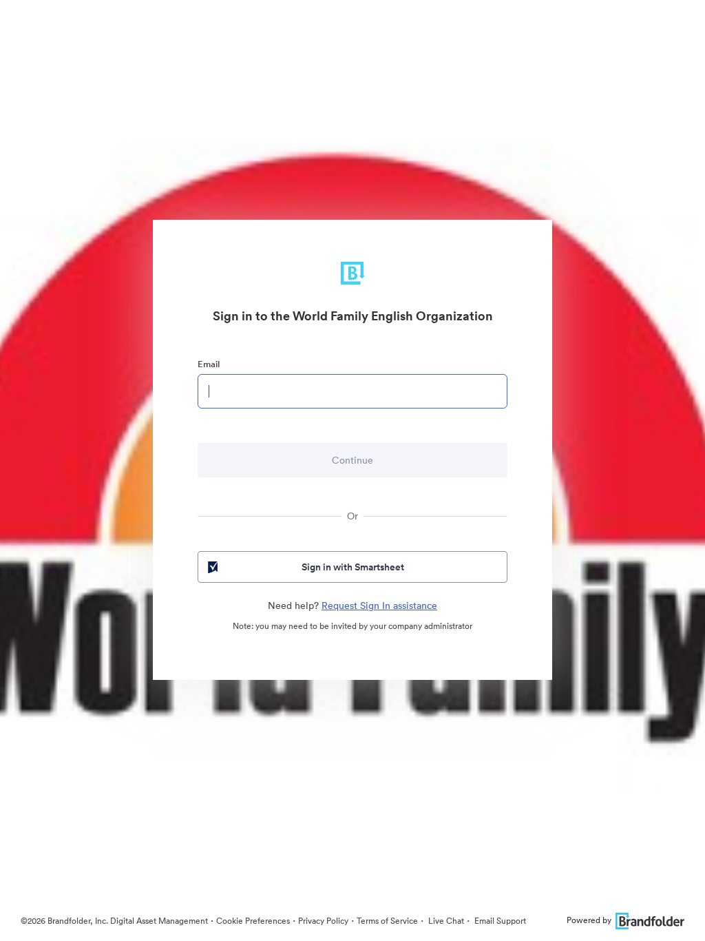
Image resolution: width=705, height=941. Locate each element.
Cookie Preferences (253, 921)
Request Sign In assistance (379, 605)
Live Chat (445, 921)
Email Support (499, 921)
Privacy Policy (323, 921)
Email (209, 364)
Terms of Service (387, 921)
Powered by (589, 920)
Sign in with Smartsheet (353, 567)
